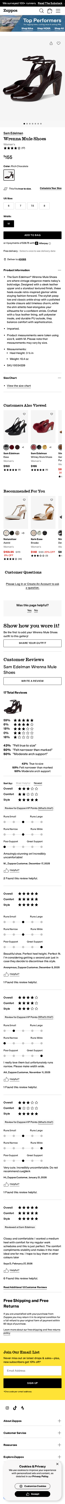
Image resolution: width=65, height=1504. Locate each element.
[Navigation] (58, 10)
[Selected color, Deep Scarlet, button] (33, 447)
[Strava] (22, 1408)
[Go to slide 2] (27, 123)
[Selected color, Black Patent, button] (61, 533)
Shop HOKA (44, 28)
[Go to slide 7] (41, 123)
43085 (22, 259)
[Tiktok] (15, 1408)
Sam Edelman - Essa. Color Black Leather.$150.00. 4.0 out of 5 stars (15, 440)
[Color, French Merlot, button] (12, 447)
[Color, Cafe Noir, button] (17, 447)
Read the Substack (50, 3)
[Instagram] (7, 1408)
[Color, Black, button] (39, 447)
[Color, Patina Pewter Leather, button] (17, 533)
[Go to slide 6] (38, 123)
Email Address (16, 1370)
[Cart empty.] (49, 10)
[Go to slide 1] (24, 123)
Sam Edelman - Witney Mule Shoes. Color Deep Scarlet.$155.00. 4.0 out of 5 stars (43, 440)
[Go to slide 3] (30, 123)
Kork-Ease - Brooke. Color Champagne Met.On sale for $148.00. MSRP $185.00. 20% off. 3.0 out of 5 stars (43, 526)
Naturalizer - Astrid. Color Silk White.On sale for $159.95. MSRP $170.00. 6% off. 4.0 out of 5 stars (15, 528)
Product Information (16, 270)
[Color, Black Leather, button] (12, 533)
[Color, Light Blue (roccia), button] (39, 533)
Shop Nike (27, 28)
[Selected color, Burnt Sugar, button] (61, 447)
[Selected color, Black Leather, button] (6, 447)
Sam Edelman (13, 133)
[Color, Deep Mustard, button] (44, 447)
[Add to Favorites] (24, 414)
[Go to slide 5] (35, 123)
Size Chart (9, 378)
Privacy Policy (40, 1476)
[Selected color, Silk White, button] (6, 533)
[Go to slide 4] (32, 123)
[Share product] (51, 43)
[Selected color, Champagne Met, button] (33, 533)
